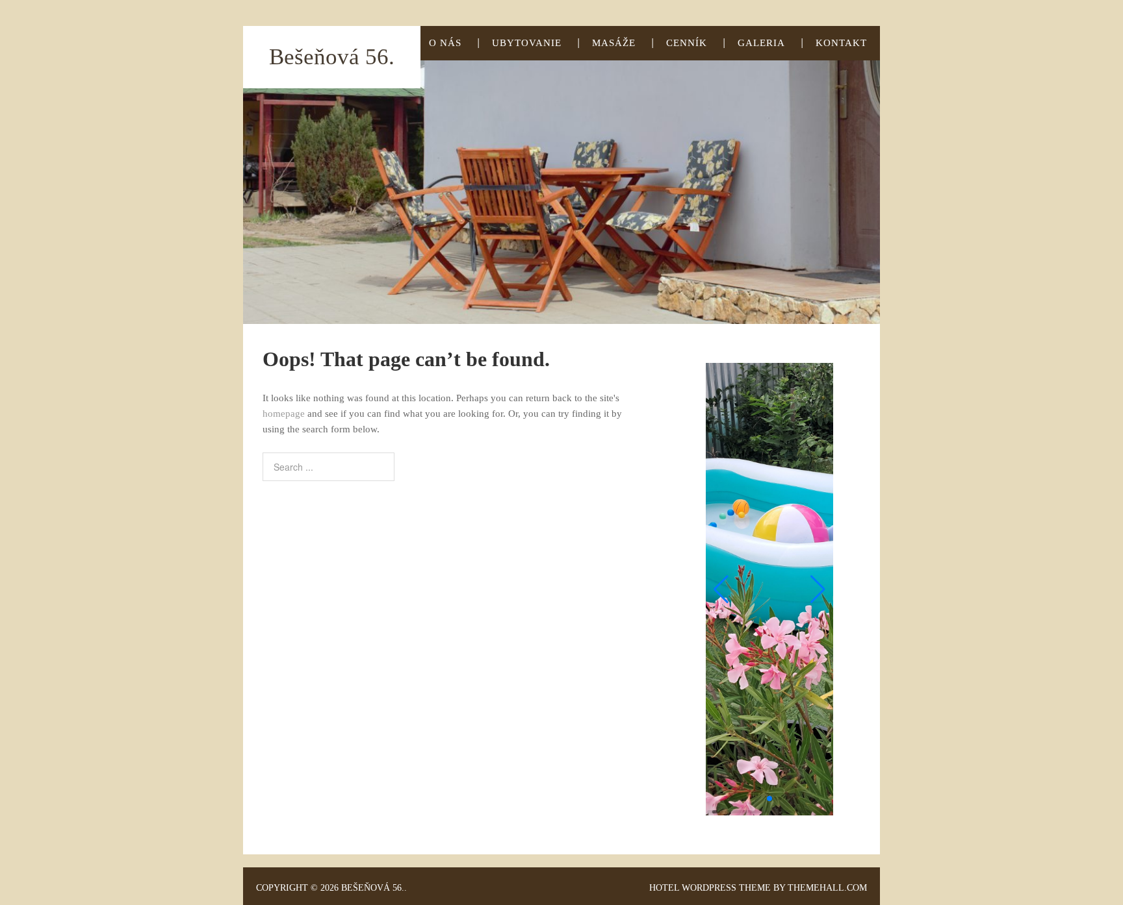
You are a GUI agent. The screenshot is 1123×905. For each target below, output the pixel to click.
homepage (284, 413)
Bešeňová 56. (331, 56)
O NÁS (445, 43)
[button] (721, 589)
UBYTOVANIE (527, 43)
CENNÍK (686, 43)
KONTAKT (841, 43)
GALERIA (761, 43)
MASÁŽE (614, 43)
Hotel (664, 888)
